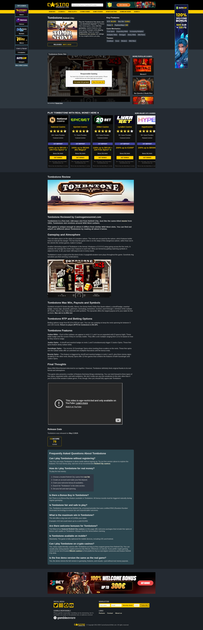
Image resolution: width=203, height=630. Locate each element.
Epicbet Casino (80, 127)
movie (124, 221)
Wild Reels (141, 35)
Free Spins (110, 31)
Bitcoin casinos (76, 551)
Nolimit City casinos (102, 464)
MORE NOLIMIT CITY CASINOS (145, 113)
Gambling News (125, 11)
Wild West (132, 41)
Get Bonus (58, 157)
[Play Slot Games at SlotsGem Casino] (181, 67)
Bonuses (52, 11)
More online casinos (22, 65)
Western (124, 41)
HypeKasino (147, 127)
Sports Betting (111, 11)
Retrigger (122, 35)
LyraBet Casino (125, 127)
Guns (117, 41)
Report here (59, 103)
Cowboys (110, 41)
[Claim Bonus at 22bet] (101, 583)
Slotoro (21, 15)
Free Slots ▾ (72, 11)
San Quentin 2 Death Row (143, 93)
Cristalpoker (21, 52)
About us (118, 613)
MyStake (21, 33)
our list (87, 477)
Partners (102, 613)
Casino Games (85, 11)
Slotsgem (21, 62)
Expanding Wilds (122, 31)
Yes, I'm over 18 (98, 82)
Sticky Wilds (132, 35)
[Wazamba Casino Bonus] (130, 5)
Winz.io (21, 43)
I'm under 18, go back (81, 82)
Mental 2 (143, 74)
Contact (110, 613)
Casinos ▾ (61, 11)
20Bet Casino (103, 127)
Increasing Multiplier (136, 31)
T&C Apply (54, 161)
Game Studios (98, 11)
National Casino (58, 127)
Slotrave (21, 24)
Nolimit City (68, 18)
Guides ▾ (137, 11)
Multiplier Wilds (112, 35)
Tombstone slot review (87, 34)
